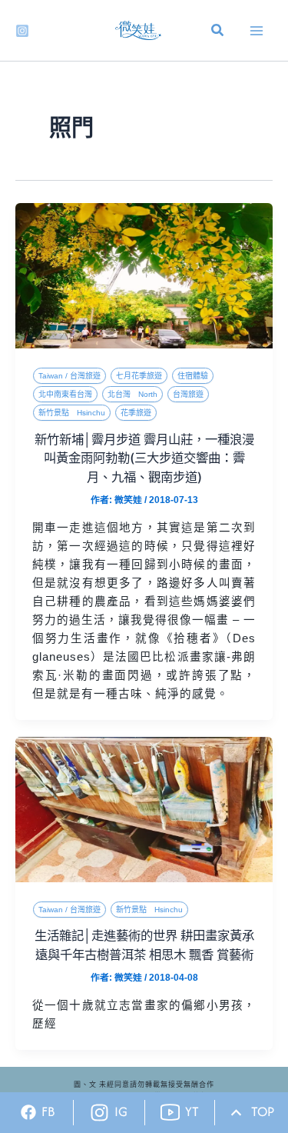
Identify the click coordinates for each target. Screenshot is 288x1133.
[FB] (28, 1112)
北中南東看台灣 (65, 394)
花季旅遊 (136, 412)
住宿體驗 (192, 376)
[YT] (170, 1112)
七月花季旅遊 (139, 376)
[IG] (99, 1112)
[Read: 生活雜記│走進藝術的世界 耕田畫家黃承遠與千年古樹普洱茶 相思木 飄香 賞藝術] (144, 808)
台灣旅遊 (188, 394)
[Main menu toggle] (256, 31)
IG (120, 1111)
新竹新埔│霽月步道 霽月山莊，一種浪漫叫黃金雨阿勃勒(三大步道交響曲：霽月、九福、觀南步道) (144, 458)
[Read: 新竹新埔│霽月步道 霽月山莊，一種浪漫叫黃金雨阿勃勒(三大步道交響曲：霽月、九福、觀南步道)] (144, 275)
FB (48, 1111)
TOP (262, 1111)
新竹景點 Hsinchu (71, 412)
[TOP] (236, 1112)
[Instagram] (22, 31)
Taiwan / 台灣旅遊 (69, 376)
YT (192, 1111)
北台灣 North (132, 394)
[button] (218, 32)
